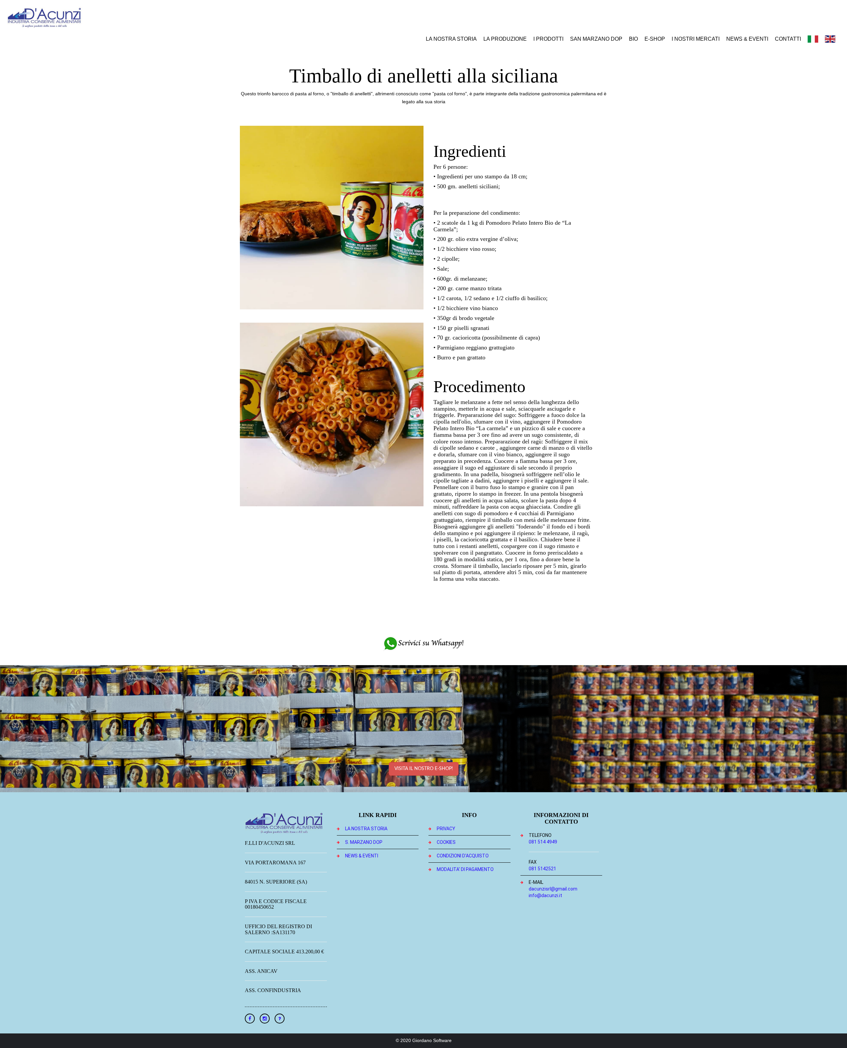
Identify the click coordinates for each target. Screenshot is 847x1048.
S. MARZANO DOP (363, 842)
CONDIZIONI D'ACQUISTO (463, 855)
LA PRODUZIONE (505, 39)
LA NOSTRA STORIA (451, 39)
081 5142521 (542, 868)
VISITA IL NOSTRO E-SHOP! (423, 768)
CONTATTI (788, 39)
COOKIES (446, 842)
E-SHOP (655, 39)
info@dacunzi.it (545, 895)
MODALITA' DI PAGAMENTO (465, 869)
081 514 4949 (543, 841)
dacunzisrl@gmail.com (553, 888)
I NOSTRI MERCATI (696, 39)
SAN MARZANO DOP (596, 39)
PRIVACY (446, 828)
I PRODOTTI (548, 39)
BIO (633, 39)
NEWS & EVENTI (747, 39)
